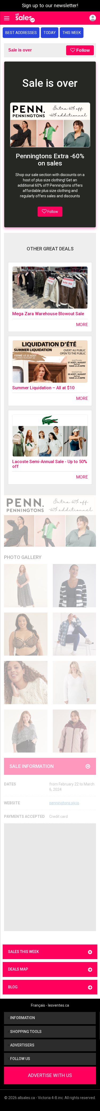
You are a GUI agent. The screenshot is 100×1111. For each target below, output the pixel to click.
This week (71, 33)
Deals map (18, 969)
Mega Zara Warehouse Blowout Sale (48, 313)
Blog (13, 987)
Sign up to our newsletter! (50, 5)
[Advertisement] (50, 877)
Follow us (19, 1059)
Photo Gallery (23, 557)
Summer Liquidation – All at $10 (43, 387)
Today (49, 33)
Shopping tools (25, 1031)
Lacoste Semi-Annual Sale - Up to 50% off (49, 464)
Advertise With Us (50, 1075)
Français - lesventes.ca (50, 1005)
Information (22, 1018)
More (82, 324)
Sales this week (23, 952)
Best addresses (21, 33)
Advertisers (21, 1045)
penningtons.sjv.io (64, 803)
